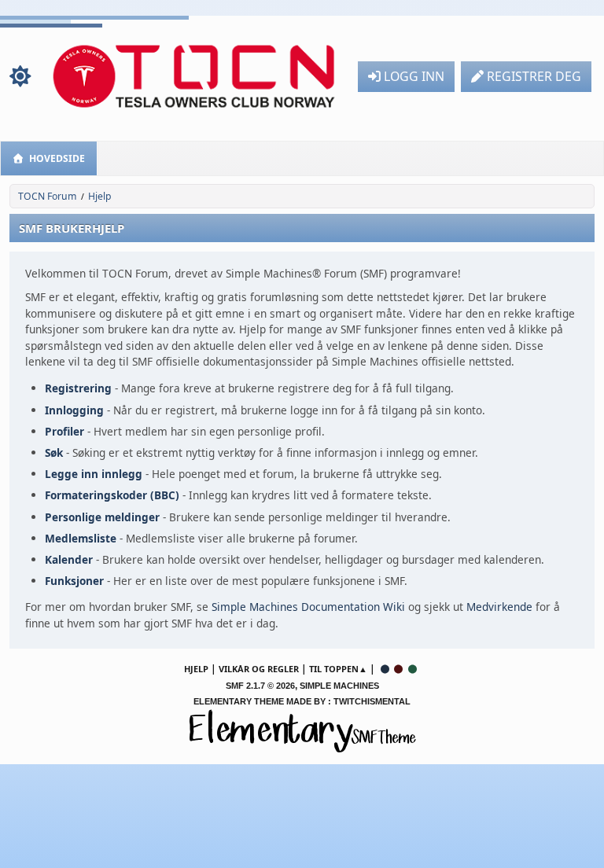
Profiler (64, 431)
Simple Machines (339, 685)
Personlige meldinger (102, 516)
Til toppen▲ (338, 669)
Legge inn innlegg (93, 473)
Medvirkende (499, 606)
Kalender (69, 559)
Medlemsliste (80, 538)
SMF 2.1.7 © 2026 (260, 685)
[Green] (413, 669)
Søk (54, 452)
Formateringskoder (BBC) (112, 494)
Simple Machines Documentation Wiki (308, 606)
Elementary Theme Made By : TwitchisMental (302, 701)
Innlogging (74, 410)
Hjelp (196, 669)
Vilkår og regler (259, 669)
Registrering (78, 388)
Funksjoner (74, 580)
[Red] (399, 669)
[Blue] (385, 669)
